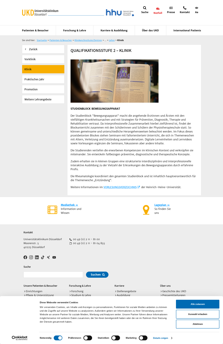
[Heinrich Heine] (119, 13)
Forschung (77, 291)
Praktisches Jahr (34, 79)
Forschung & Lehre (74, 30)
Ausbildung (123, 295)
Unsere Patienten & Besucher (40, 285)
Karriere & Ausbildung (114, 30)
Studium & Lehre (81, 295)
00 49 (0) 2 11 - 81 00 (86, 239)
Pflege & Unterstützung (40, 295)
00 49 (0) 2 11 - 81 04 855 (88, 243)
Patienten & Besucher (35, 30)
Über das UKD (150, 30)
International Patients (187, 30)
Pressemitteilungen (173, 295)
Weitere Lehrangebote (37, 99)
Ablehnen (198, 324)
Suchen (96, 274)
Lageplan (160, 205)
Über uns (165, 285)
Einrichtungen (34, 291)
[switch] (87, 337)
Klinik (28, 69)
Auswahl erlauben (197, 314)
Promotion (31, 89)
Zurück (33, 49)
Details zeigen (160, 338)
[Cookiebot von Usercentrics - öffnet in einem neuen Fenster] (19, 338)
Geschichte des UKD (174, 291)
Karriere (119, 285)
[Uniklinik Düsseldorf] (40, 13)
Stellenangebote (126, 291)
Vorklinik (30, 59)
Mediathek (68, 205)
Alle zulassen (198, 304)
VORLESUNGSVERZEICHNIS (120, 187)
